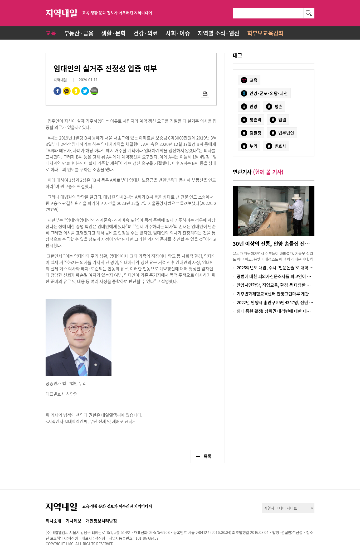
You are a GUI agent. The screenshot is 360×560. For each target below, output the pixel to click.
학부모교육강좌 (265, 32)
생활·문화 (113, 32)
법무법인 (283, 133)
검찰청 (252, 133)
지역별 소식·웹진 (218, 32)
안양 (250, 106)
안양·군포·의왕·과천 (269, 93)
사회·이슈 (178, 32)
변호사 (277, 146)
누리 (250, 146)
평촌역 (252, 119)
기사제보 (73, 521)
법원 (279, 119)
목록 (208, 456)
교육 (51, 32)
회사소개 (53, 521)
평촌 (275, 106)
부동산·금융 (79, 32)
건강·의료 (145, 32)
